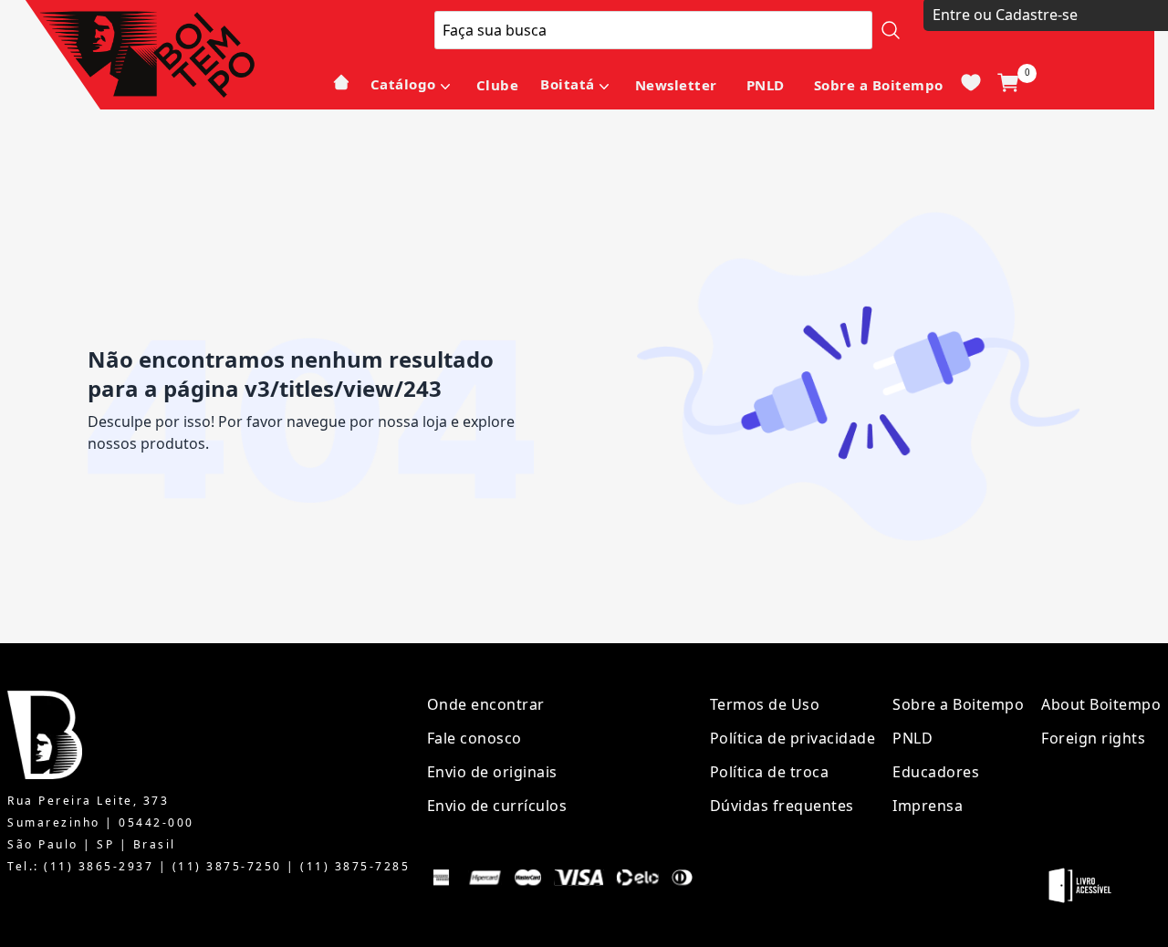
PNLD (765, 85)
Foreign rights (1093, 738)
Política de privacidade (793, 738)
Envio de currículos (497, 806)
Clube (497, 85)
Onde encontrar (486, 704)
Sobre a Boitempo (879, 85)
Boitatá (567, 84)
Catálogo (403, 84)
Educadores (935, 772)
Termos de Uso (765, 704)
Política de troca (769, 772)
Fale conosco (474, 738)
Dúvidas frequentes (782, 806)
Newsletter (676, 85)
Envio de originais (492, 772)
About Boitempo (1101, 704)
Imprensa (927, 806)
